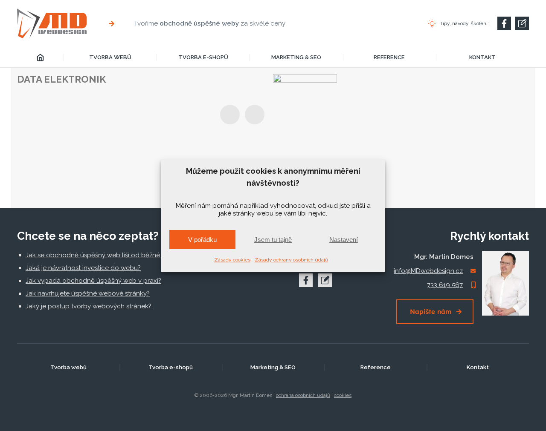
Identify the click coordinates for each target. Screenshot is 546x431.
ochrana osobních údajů (303, 395)
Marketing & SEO (296, 57)
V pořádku (202, 239)
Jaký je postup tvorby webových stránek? (88, 306)
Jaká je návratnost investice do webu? (83, 268)
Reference (389, 57)
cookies (342, 395)
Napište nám (430, 311)
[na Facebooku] (306, 280)
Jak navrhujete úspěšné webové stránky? (88, 293)
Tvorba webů (110, 57)
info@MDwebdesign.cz (428, 271)
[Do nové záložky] (504, 23)
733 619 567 (445, 285)
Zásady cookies (232, 260)
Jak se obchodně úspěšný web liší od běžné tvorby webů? (114, 255)
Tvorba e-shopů (203, 57)
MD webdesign (40, 57)
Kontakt (482, 57)
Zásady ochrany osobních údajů (291, 260)
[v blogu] (325, 280)
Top (525, 410)
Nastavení (343, 239)
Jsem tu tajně (273, 239)
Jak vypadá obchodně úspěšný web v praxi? (93, 280)
